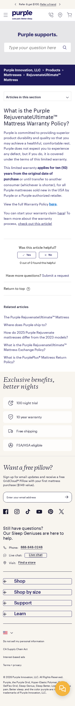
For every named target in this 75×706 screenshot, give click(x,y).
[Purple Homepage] (22, 15)
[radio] (26, 255)
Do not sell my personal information (23, 641)
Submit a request (55, 275)
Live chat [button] (35, 555)
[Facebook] (5, 511)
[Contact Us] (51, 14)
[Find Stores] (60, 14)
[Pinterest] (50, 511)
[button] (37, 581)
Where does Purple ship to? (25, 325)
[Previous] (15, 4)
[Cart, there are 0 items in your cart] (69, 14)
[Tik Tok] (27, 511)
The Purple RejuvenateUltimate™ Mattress (36, 317)
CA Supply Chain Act (15, 649)
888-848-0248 (31, 547)
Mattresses (12, 75)
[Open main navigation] (5, 14)
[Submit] (66, 497)
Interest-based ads (14, 656)
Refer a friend (48, 4)
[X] (61, 511)
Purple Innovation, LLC (22, 70)
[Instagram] (17, 511)
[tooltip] (37, 632)
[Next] (59, 4)
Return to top (15, 288)
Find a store (27, 562)
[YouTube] (39, 512)
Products (53, 70)
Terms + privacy (12, 665)
